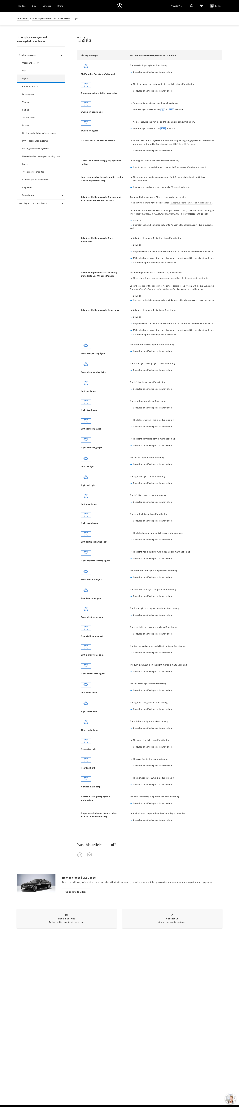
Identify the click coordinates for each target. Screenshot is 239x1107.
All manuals (23, 18)
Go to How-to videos (75, 891)
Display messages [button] (27, 55)
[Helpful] (79, 855)
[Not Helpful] (89, 855)
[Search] (191, 6)
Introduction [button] (28, 195)
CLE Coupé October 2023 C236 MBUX (51, 18)
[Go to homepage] (119, 6)
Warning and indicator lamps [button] (33, 203)
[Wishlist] (201, 6)
